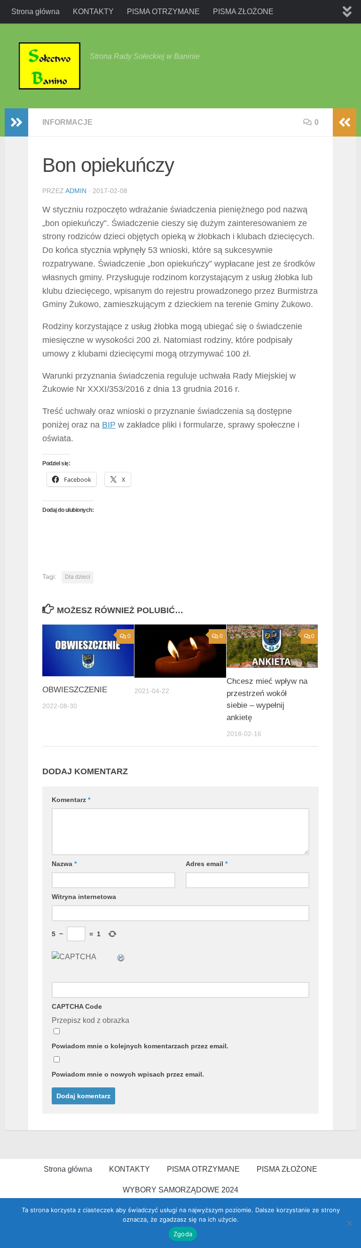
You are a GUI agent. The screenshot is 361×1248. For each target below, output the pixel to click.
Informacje (67, 122)
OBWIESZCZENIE (74, 689)
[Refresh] (121, 957)
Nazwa (64, 863)
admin (75, 190)
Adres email (207, 863)
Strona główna (35, 12)
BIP (109, 425)
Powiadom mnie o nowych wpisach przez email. (128, 1074)
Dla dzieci (77, 577)
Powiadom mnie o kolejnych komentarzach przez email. (140, 1046)
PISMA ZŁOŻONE (243, 12)
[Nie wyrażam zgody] (349, 1223)
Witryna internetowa (84, 896)
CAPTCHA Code (77, 1006)
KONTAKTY (93, 12)
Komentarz (71, 799)
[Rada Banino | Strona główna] (49, 65)
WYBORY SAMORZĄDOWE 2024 (180, 1190)
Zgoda (182, 1234)
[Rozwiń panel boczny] (16, 122)
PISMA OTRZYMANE (163, 12)
